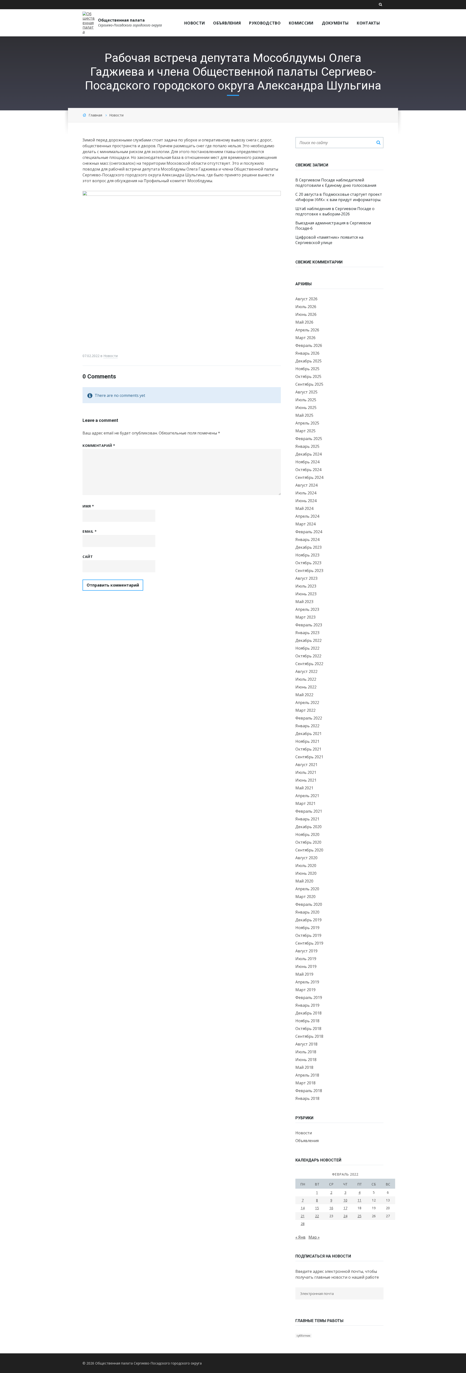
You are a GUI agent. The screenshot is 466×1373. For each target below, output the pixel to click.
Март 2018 (305, 1083)
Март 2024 (305, 524)
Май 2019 (304, 974)
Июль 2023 (305, 586)
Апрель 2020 (307, 888)
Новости (116, 115)
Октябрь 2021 (308, 749)
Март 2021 (305, 803)
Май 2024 (304, 508)
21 (303, 1216)
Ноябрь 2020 (307, 834)
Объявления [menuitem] (227, 23)
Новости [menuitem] (194, 23)
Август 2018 (306, 1044)
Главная (95, 115)
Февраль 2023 (308, 625)
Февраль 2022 (308, 718)
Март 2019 (305, 989)
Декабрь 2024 (308, 454)
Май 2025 (304, 415)
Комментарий (99, 445)
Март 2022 (305, 710)
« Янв (300, 1237)
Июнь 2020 (305, 873)
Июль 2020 (305, 865)
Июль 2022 (305, 679)
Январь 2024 (307, 539)
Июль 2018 (305, 1051)
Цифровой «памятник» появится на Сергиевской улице (329, 240)
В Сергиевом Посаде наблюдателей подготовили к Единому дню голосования (335, 182)
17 (345, 1208)
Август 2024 (306, 485)
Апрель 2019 (307, 982)
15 (317, 1208)
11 (359, 1200)
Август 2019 (306, 951)
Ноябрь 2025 (307, 368)
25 (359, 1216)
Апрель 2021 (307, 795)
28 (303, 1223)
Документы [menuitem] (335, 23)
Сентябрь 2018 (309, 1036)
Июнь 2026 (305, 314)
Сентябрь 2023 (309, 570)
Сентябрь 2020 (309, 850)
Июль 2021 (305, 772)
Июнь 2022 (305, 687)
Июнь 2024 (305, 500)
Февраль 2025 (308, 438)
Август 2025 (306, 392)
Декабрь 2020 (308, 826)
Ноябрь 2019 (307, 927)
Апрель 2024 (307, 516)
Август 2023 (306, 578)
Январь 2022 (307, 725)
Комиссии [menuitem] (301, 23)
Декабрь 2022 (308, 640)
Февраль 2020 (308, 904)
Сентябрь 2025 (309, 384)
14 (303, 1208)
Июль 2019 (305, 958)
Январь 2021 (307, 819)
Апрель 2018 (307, 1075)
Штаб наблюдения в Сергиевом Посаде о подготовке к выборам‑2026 (334, 211)
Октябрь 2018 (308, 1028)
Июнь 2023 (305, 594)
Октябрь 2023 (308, 562)
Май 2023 (304, 601)
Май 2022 (304, 694)
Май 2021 (304, 788)
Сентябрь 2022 (309, 663)
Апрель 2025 (307, 423)
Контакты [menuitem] (368, 23)
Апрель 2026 (307, 330)
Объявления (307, 1140)
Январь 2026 (307, 353)
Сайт (88, 556)
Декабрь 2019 (308, 920)
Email (90, 531)
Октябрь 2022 (308, 656)
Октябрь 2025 (308, 376)
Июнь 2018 (305, 1059)
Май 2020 (304, 881)
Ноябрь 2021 (307, 741)
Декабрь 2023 (308, 547)
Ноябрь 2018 (307, 1020)
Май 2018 (304, 1067)
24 (345, 1216)
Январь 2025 (307, 446)
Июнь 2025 (305, 407)
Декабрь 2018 (308, 1013)
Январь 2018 (307, 1098)
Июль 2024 (305, 493)
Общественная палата (121, 20)
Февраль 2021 (308, 811)
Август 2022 (306, 671)
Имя (88, 506)
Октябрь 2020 (308, 842)
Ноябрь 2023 (307, 555)
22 (317, 1216)
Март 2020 (305, 896)
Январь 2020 (307, 912)
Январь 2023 (307, 632)
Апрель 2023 (307, 609)
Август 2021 (306, 764)
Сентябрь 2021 (309, 757)
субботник (303, 1335)
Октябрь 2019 (308, 935)
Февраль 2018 (308, 1090)
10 (345, 1200)
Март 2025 (305, 430)
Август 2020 (306, 857)
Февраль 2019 (308, 997)
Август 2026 (306, 299)
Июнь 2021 (305, 780)
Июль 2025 (305, 399)
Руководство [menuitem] (265, 23)
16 (331, 1208)
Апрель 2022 (307, 702)
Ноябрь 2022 (307, 648)
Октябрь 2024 (308, 469)
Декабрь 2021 (308, 733)
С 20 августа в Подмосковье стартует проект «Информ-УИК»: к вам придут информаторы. (338, 197)
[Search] (378, 142)
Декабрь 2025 (308, 361)
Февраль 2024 (308, 531)
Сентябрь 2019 (309, 943)
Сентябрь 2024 (309, 477)
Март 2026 (305, 337)
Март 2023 (305, 617)
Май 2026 (304, 322)
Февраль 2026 (308, 345)
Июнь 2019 (305, 966)
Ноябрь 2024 (307, 462)
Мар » (314, 1237)
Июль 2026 (305, 306)
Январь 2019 (307, 1005)
